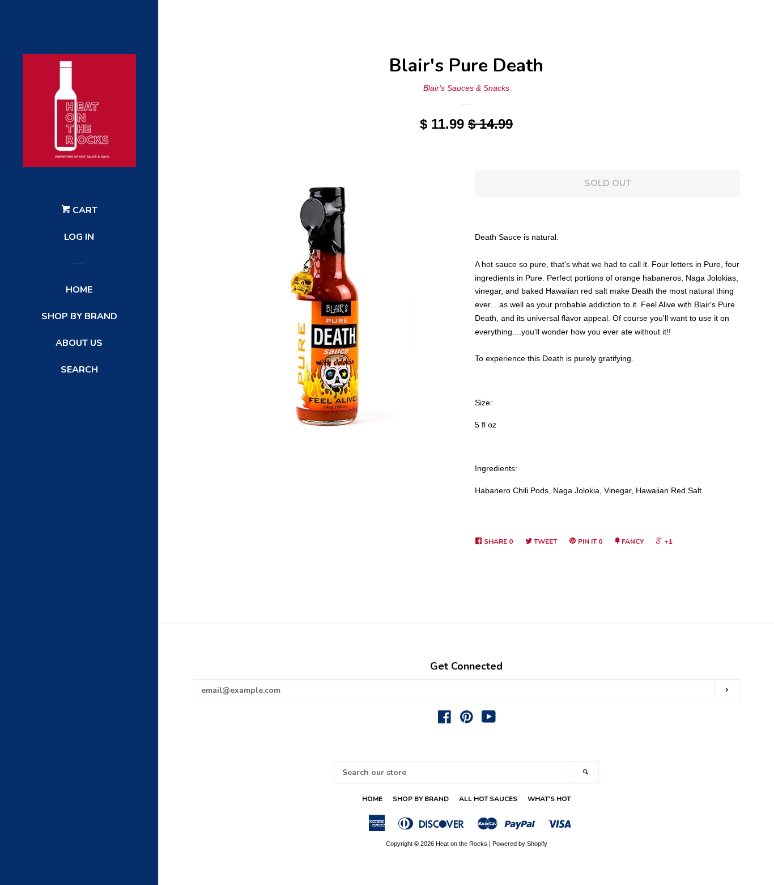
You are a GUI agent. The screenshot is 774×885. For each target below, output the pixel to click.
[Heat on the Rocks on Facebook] (444, 719)
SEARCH (79, 369)
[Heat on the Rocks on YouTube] (489, 719)
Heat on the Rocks (461, 843)
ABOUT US (79, 343)
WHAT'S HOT (549, 798)
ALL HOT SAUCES (488, 798)
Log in (79, 237)
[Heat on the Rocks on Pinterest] (467, 719)
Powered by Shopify (519, 843)
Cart (83, 210)
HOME (79, 289)
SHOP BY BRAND (79, 316)
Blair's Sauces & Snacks (466, 87)
